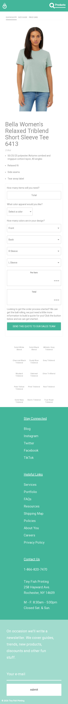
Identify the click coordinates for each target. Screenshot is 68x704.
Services (30, 485)
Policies (30, 521)
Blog (27, 429)
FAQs (27, 499)
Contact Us (32, 559)
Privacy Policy (34, 542)
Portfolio (30, 492)
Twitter (29, 443)
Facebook (31, 450)
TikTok (29, 458)
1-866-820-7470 (35, 569)
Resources (31, 506)
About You (31, 528)
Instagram (31, 436)
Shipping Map (33, 514)
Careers (29, 535)
